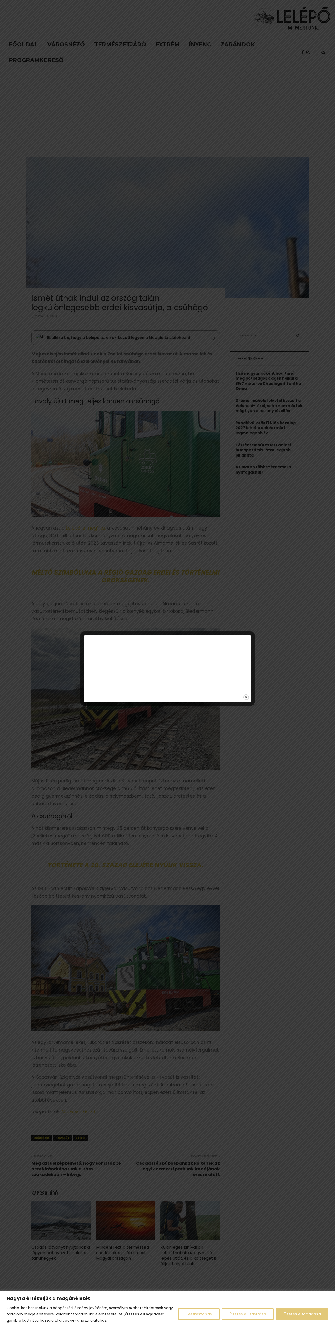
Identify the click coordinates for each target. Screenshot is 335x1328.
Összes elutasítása (247, 1314)
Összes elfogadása (302, 1314)
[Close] (331, 1293)
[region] (167, 1309)
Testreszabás (199, 1314)
